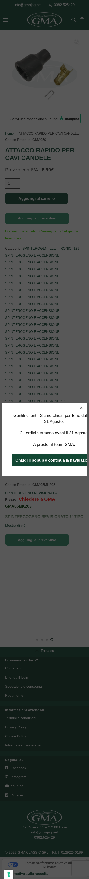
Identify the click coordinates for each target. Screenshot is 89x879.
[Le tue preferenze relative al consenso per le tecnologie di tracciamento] (8, 874)
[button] (81, 408)
